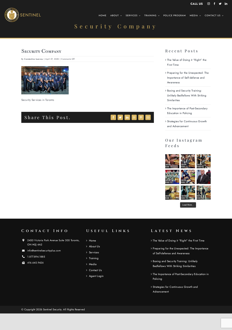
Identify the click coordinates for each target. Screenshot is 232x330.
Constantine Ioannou (33, 58)
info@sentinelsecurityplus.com (44, 250)
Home (92, 240)
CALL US (196, 4)
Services (94, 252)
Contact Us (95, 270)
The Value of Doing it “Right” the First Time (179, 240)
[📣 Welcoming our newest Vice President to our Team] (204, 177)
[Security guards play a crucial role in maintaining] (172, 161)
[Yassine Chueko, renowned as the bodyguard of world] (172, 193)
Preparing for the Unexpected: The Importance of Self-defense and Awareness (188, 77)
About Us (94, 246)
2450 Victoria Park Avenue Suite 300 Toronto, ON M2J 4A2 (53, 242)
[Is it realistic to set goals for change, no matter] (188, 193)
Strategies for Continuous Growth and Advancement (175, 289)
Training (93, 258)
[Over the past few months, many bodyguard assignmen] (188, 161)
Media (92, 264)
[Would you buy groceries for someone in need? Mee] (204, 161)
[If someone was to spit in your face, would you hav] (188, 177)
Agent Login (96, 276)
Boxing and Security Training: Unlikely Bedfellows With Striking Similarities (186, 95)
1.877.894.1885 (36, 256)
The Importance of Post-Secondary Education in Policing (181, 276)
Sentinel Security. (53, 309)
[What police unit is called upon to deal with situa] (172, 177)
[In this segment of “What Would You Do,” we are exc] (204, 193)
